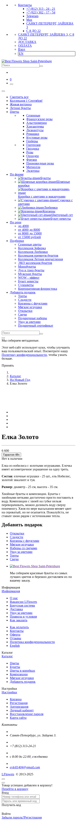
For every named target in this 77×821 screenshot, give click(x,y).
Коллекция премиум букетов (38, 255)
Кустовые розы (36, 137)
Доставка (16, 609)
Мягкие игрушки (30, 307)
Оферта (15, 634)
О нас (14, 598)
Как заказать (18, 620)
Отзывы (15, 638)
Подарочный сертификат (35, 325)
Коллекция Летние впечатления (40, 259)
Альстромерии (36, 123)
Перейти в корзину (15, 789)
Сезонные (33, 115)
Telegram (32, 16)
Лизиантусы (35, 130)
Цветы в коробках (22, 670)
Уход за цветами (29, 322)
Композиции (19, 674)
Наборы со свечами (23, 548)
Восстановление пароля (26, 714)
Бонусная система (22, 605)
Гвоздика (32, 148)
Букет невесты (28, 281)
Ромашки (32, 134)
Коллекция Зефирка (32, 248)
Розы (29, 152)
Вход (21, 49)
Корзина (16, 699)
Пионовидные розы (40, 163)
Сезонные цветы (29, 244)
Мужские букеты (30, 274)
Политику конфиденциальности (24, 355)
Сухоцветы (26, 285)
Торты (22, 296)
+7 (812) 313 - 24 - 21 (40, 8)
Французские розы (39, 119)
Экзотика (32, 170)
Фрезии (31, 159)
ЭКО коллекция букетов (35, 263)
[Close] (3, 338)
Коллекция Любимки (33, 252)
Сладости (24, 299)
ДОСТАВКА (27, 42)
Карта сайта (18, 717)
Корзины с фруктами (32, 303)
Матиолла (33, 167)
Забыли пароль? (13, 817)
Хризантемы (35, 126)
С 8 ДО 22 (33, 31)
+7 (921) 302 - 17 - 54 (40, 12)
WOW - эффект (28, 277)
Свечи (22, 314)
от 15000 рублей (29, 237)
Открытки (25, 311)
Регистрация (19, 703)
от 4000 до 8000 (29, 229)
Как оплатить (19, 627)
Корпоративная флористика (37, 288)
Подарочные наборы (32, 318)
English (15, 645)
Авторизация (19, 706)
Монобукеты (27, 266)
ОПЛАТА (25, 45)
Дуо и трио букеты (31, 270)
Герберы (32, 141)
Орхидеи (32, 156)
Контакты (25, 5)
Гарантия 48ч (11, 454)
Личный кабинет (22, 710)
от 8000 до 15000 (30, 233)
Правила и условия (23, 616)
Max (29, 20)
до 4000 (23, 226)
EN (21, 53)
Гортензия (33, 145)
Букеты (15, 667)
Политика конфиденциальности (32, 642)
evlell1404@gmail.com (25, 767)
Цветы (14, 663)
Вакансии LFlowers (23, 602)
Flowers (8, 774)
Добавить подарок (23, 681)
